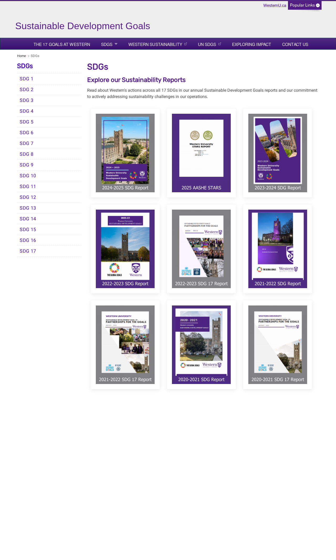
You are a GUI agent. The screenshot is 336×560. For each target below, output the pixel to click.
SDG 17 (28, 251)
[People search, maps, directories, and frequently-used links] (305, 7)
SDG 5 (27, 122)
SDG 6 (27, 132)
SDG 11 (28, 186)
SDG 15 (28, 229)
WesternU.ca (274, 5)
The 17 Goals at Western (62, 44)
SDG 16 (28, 240)
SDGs (106, 44)
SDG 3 (27, 100)
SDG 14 (28, 218)
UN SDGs (207, 44)
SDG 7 (27, 143)
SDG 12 (28, 197)
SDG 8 (27, 154)
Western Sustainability (155, 44)
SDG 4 (27, 111)
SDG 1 (27, 78)
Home (21, 56)
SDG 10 (28, 175)
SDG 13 (28, 208)
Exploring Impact (251, 44)
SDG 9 (27, 165)
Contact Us (295, 44)
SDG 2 (27, 89)
